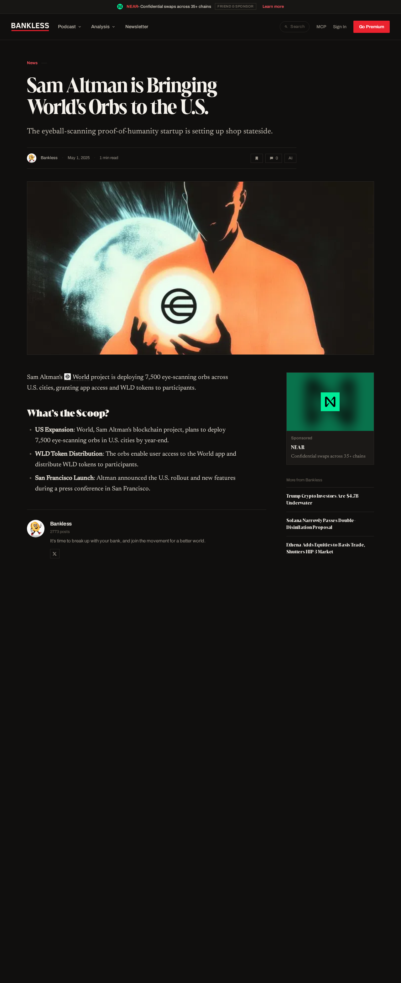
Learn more (273, 6)
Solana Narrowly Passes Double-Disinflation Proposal (321, 523)
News (32, 63)
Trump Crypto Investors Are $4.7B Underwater (322, 499)
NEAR (132, 6)
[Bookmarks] (257, 158)
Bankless (49, 158)
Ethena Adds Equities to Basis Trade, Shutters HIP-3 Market (325, 548)
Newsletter (136, 26)
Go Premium (371, 26)
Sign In (339, 26)
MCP (321, 26)
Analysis (100, 26)
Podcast (67, 26)
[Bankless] (30, 27)
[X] (55, 553)
